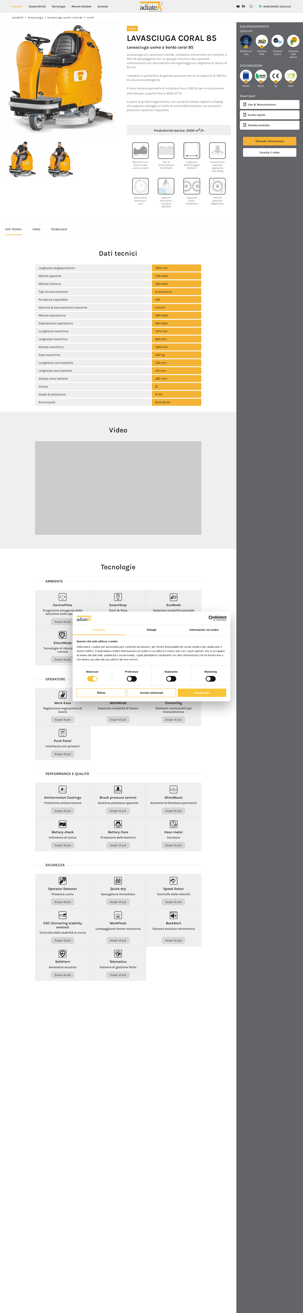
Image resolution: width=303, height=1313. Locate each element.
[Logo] (151, 6)
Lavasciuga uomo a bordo (65, 17)
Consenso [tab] (99, 629)
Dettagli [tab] (151, 629)
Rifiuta (101, 692)
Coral (90, 17)
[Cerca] (251, 6)
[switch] (132, 679)
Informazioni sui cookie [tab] (204, 629)
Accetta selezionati (151, 692)
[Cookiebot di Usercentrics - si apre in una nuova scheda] (211, 618)
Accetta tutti (201, 692)
